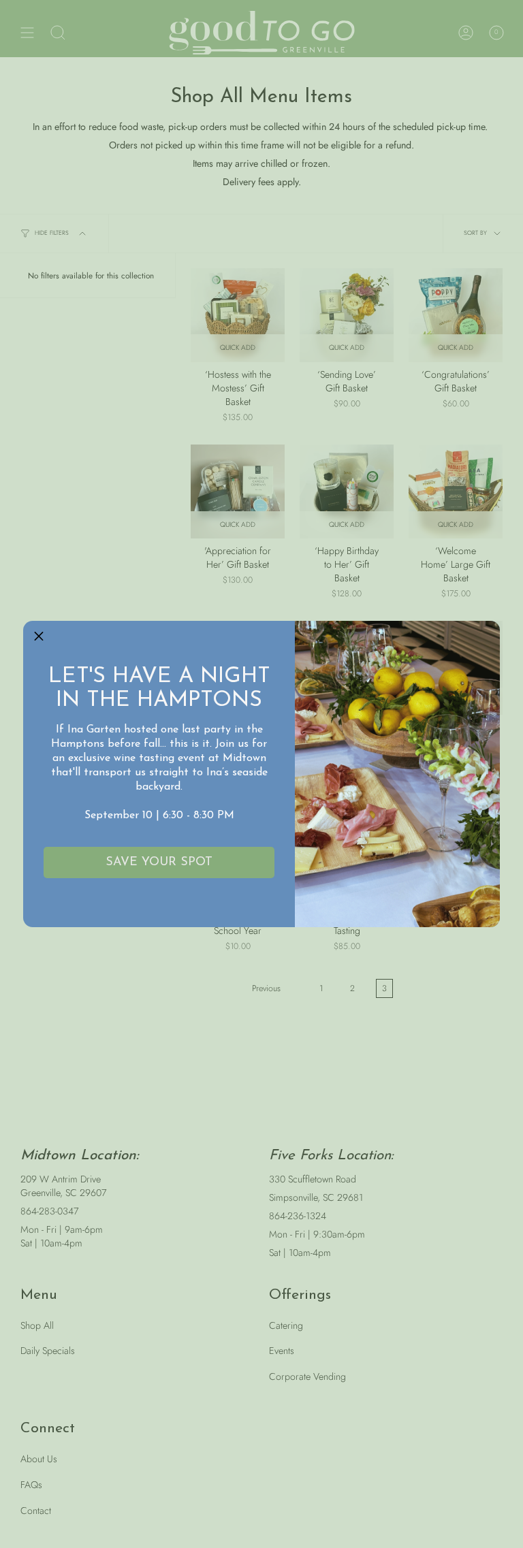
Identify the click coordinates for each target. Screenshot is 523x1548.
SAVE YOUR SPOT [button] (159, 862)
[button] (38, 636)
